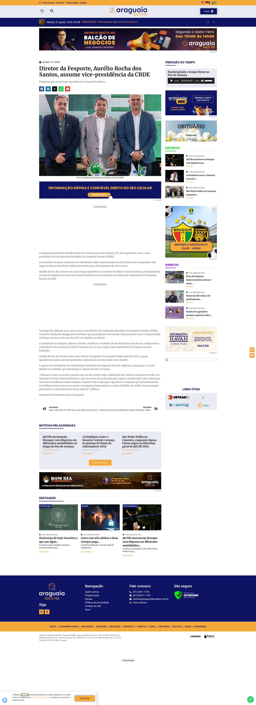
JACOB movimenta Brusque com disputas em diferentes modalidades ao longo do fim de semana (60, 441)
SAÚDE (188, 626)
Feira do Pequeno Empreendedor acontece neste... (198, 280)
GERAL (152, 626)
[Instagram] (41, 611)
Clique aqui (191, 135)
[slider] (209, 80)
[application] (191, 81)
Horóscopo (45, 506)
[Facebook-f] (47, 611)
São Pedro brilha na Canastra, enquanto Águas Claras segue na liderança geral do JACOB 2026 (139, 441)
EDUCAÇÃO (115, 626)
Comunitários (130, 506)
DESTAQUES (87, 626)
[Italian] (211, 2)
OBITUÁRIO (164, 626)
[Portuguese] (215, 2)
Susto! (84, 506)
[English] (203, 2)
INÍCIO (53, 626)
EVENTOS (141, 626)
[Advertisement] (100, 229)
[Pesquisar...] (52, 11)
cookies (25, 695)
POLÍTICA (177, 626)
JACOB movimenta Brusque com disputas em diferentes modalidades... (140, 541)
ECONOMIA (101, 626)
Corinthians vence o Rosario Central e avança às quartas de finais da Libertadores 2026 (99, 441)
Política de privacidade (40, 697)
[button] (41, 88)
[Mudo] (202, 80)
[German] (207, 2)
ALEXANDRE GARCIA (69, 626)
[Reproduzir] (171, 80)
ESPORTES (128, 626)
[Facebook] (252, 355)
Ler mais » (48, 453)
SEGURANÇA (200, 626)
